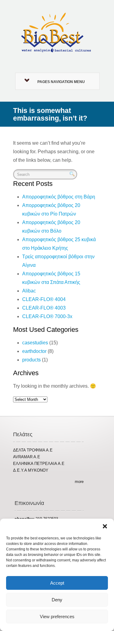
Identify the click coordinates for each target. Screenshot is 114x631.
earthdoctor (34, 351)
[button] (105, 526)
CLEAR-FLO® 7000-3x (47, 316)
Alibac (29, 290)
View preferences (57, 616)
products (31, 359)
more (79, 481)
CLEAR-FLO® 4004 (44, 299)
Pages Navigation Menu (61, 82)
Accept (57, 583)
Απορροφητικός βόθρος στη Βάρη (58, 196)
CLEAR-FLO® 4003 (44, 307)
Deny (57, 599)
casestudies (35, 342)
